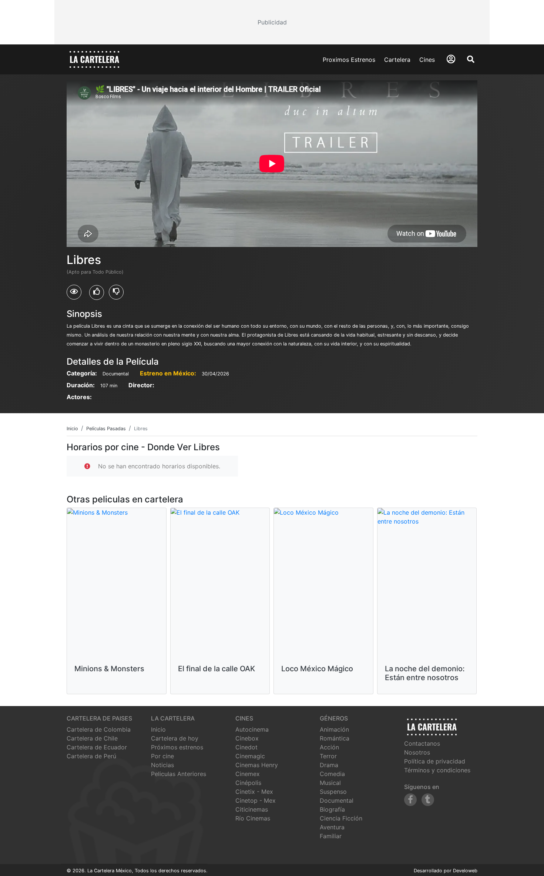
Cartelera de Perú (91, 756)
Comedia (332, 774)
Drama (329, 765)
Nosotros (417, 752)
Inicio (158, 729)
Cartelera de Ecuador (97, 747)
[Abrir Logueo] (451, 59)
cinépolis (248, 782)
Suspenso (333, 791)
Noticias (162, 765)
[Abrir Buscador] (470, 59)
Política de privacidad (434, 761)
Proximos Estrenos (349, 59)
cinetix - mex (254, 791)
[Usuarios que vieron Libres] (74, 292)
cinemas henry (256, 765)
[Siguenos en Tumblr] (428, 799)
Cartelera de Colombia (99, 729)
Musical (330, 782)
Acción (329, 747)
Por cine (162, 756)
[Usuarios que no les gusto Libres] (116, 292)
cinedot (246, 747)
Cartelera (397, 59)
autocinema (252, 729)
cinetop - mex (255, 800)
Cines (427, 59)
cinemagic (250, 756)
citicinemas (251, 809)
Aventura (332, 827)
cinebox (247, 738)
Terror (328, 756)
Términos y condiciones (437, 770)
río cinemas (252, 818)
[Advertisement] (272, 22)
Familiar (331, 836)
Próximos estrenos (177, 747)
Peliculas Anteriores (178, 774)
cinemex (247, 774)
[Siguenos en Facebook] (410, 799)
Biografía (332, 809)
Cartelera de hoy (174, 738)
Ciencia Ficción (341, 818)
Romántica (334, 738)
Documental (336, 800)
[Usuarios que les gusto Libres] (96, 292)
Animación (334, 729)
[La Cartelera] (94, 59)
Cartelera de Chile (92, 738)
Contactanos (422, 743)
